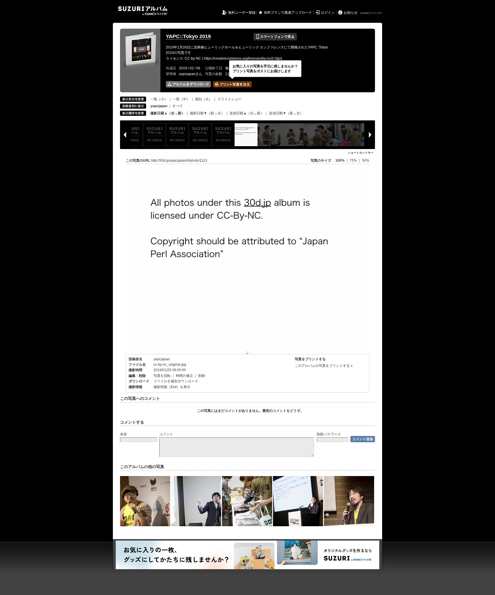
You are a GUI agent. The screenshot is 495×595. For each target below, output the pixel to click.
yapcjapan (162, 359)
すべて (177, 106)
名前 (123, 434)
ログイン (328, 13)
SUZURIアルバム (143, 11)
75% (354, 160)
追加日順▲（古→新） (246, 113)
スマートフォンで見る (275, 36)
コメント (166, 434)
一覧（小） (159, 99)
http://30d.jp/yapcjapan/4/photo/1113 (179, 160)
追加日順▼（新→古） (286, 113)
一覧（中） (181, 99)
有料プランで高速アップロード (288, 13)
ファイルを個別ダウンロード (176, 381)
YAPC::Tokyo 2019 (188, 36)
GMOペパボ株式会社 (371, 13)
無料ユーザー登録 (242, 13)
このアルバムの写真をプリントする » (324, 366)
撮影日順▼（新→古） (207, 113)
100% (340, 160)
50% (365, 160)
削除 (201, 376)
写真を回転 (162, 376)
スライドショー (229, 99)
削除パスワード (329, 434)
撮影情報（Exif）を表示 (172, 387)
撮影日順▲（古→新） (167, 113)
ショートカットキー (361, 152)
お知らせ (351, 13)
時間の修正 (184, 376)
